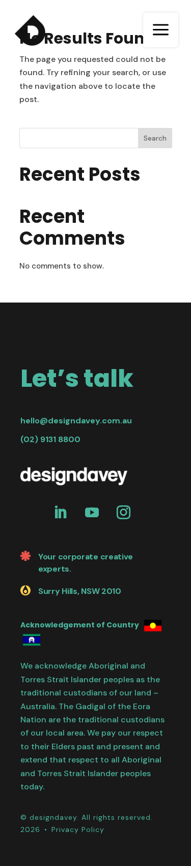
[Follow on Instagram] (123, 512)
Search (155, 138)
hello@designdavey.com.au (76, 420)
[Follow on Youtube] (91, 512)
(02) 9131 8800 (50, 439)
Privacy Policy (77, 829)
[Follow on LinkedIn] (60, 512)
